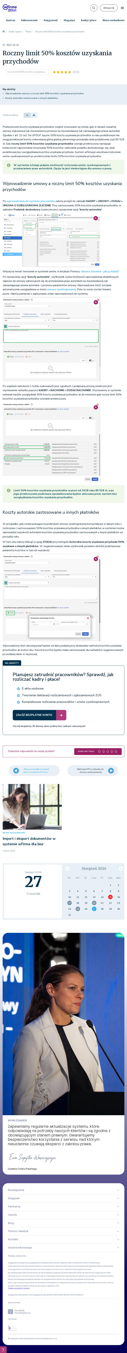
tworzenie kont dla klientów (64, 1269)
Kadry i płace (89, 20)
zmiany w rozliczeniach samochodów (51, 1266)
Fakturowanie (29, 20)
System (10, 20)
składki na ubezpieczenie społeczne (50, 1279)
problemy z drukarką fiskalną (101, 1276)
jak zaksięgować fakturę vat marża (23, 1273)
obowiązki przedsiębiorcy (48, 1283)
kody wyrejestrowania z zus (76, 1276)
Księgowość (51, 20)
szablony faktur (66, 1263)
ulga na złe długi (75, 1266)
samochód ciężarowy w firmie (98, 1273)
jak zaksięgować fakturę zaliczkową (98, 1266)
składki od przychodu (30, 1286)
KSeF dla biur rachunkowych (71, 1295)
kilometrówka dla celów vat (73, 1273)
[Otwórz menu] (122, 8)
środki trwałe (39, 1276)
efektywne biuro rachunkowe (20, 1276)
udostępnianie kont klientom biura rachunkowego (29, 1269)
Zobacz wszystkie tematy (19, 1288)
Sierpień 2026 (94, 868)
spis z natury (108, 1283)
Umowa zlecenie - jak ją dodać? (100, 271)
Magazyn (69, 20)
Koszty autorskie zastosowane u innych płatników (31, 98)
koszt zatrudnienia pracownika (21, 1266)
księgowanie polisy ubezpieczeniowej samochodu (80, 1283)
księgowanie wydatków (18, 1263)
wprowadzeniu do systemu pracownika (31, 201)
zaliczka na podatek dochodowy (80, 1279)
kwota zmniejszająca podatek (21, 1279)
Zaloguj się (108, 8)
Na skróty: (9, 89)
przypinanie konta (83, 1269)
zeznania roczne (81, 1263)
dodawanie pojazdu (52, 1273)
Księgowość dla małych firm (20, 1295)
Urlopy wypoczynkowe (54, 1276)
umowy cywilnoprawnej (61, 289)
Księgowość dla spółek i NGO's (45, 1295)
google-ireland (14, 1286)
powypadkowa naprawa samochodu (44, 1263)
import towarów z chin (50, 1286)
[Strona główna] (4, 31)
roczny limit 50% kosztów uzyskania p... (27, 71)
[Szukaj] (93, 8)
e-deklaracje (94, 1263)
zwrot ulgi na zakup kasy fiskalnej (22, 1283)
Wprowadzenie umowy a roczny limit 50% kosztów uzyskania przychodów (44, 93)
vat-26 (40, 1273)
